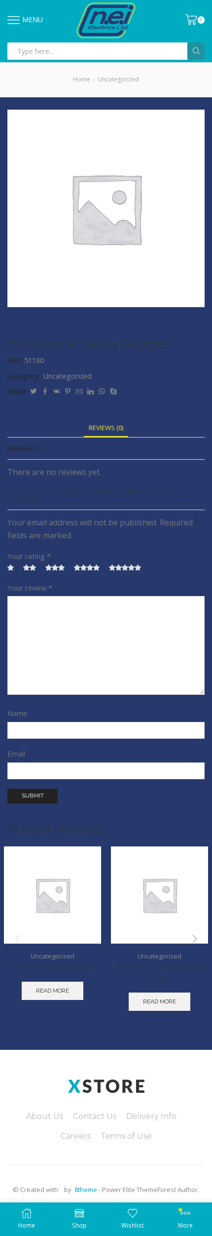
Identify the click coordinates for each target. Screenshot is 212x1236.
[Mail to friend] (79, 391)
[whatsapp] (101, 391)
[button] (195, 939)
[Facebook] (45, 391)
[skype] (112, 391)
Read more (52, 990)
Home (81, 79)
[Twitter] (33, 391)
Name (17, 713)
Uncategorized (118, 79)
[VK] (56, 391)
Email (16, 753)
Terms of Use (126, 1136)
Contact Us (94, 1116)
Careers (76, 1136)
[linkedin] (90, 391)
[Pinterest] (67, 391)
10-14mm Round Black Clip (159, 972)
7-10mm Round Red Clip (52, 966)
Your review (29, 588)
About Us (44, 1116)
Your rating (29, 556)
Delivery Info (151, 1116)
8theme (85, 1189)
